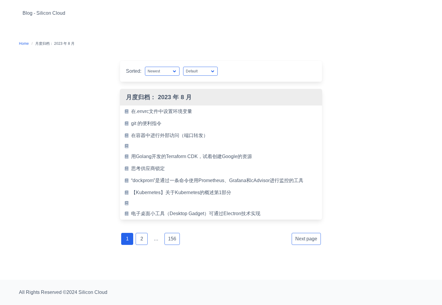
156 (172, 238)
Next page (306, 238)
